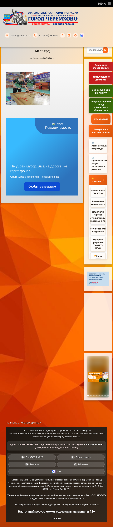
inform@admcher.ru (20, 35)
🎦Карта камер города (98, 259)
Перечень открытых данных (23, 422)
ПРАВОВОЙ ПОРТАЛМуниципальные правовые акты (98, 216)
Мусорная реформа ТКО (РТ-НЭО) (98, 243)
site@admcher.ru (76, 498)
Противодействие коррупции (98, 230)
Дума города (101, 119)
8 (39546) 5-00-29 (48, 35)
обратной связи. (72, 436)
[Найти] (105, 50)
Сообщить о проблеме (42, 186)
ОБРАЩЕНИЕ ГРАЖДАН (98, 192)
